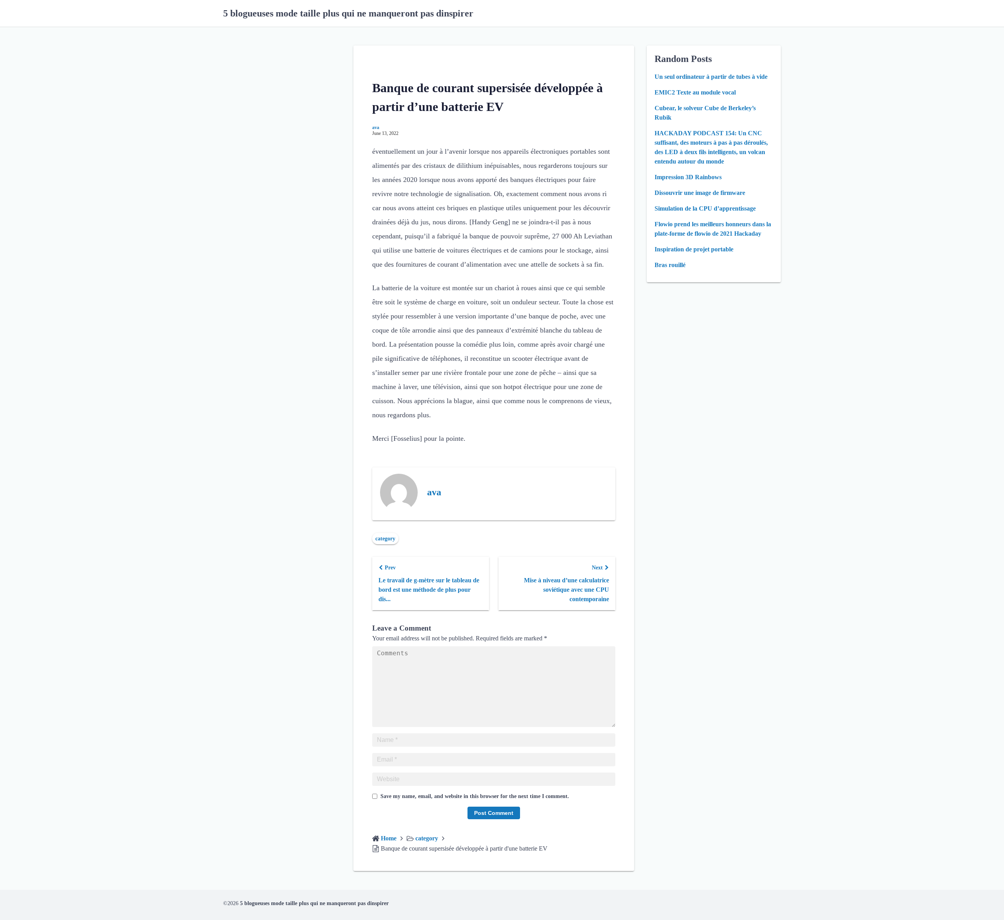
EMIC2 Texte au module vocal (695, 92)
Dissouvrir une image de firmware (700, 192)
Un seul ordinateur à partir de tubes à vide (711, 76)
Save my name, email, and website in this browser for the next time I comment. (474, 796)
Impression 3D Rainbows (688, 177)
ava (375, 127)
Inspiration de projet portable (694, 249)
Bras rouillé (670, 265)
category (385, 539)
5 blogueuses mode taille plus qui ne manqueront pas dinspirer (348, 13)
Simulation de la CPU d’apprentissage (705, 208)
